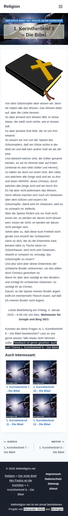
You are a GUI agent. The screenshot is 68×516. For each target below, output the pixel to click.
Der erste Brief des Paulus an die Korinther (34, 21)
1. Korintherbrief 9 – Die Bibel (51, 447)
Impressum (53, 474)
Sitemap (53, 483)
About (53, 488)
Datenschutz (53, 479)
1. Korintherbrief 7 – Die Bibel (16, 447)
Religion (10, 475)
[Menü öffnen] (60, 6)
